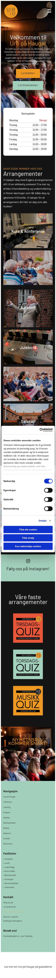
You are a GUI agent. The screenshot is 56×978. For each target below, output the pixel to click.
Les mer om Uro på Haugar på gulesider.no (28, 966)
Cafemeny (7, 802)
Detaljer (43, 520)
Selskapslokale (9, 823)
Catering (6, 807)
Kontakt (6, 839)
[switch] (48, 490)
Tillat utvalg (28, 538)
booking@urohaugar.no (12, 921)
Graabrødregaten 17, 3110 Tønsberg (17, 936)
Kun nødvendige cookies (28, 546)
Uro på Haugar (9, 797)
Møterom (7, 833)
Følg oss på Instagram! (28, 568)
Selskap (6, 818)
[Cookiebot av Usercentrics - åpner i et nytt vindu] (40, 430)
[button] (37, 11)
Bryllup (6, 828)
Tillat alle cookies (28, 529)
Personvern (8, 844)
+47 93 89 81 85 (9, 907)
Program (6, 812)
